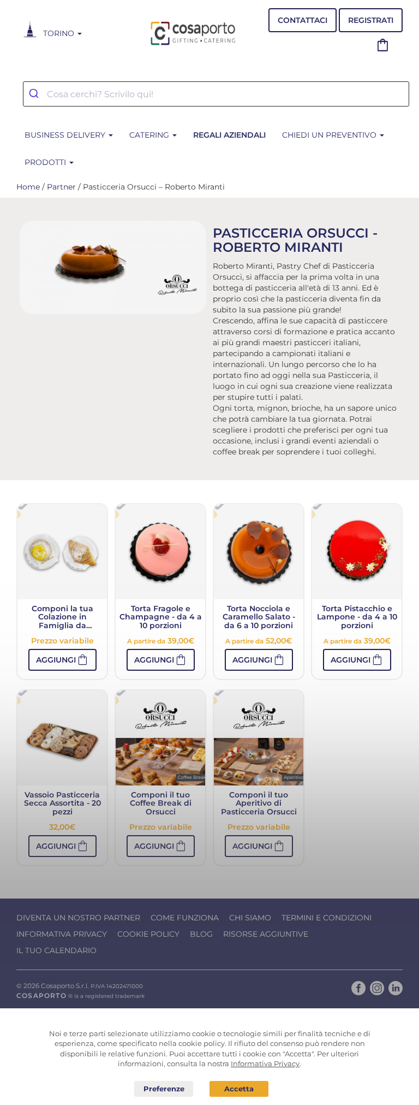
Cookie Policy (148, 934)
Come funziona (185, 918)
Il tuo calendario (56, 950)
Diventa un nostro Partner (78, 918)
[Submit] (35, 94)
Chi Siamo (250, 918)
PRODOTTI (46, 162)
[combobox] (216, 94)
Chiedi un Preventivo (330, 135)
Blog (201, 934)
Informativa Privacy (61, 934)
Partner (61, 187)
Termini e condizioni (327, 918)
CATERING (150, 135)
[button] (62, 660)
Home (28, 187)
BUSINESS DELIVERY (66, 135)
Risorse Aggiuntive (265, 934)
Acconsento (239, 1089)
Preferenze (163, 1089)
